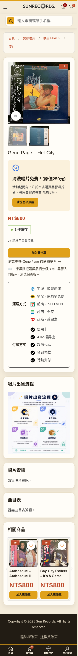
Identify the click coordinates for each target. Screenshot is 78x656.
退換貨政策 (49, 637)
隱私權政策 (29, 637)
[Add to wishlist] (31, 545)
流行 (12, 46)
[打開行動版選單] (5, 7)
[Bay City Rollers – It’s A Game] (54, 553)
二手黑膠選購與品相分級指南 (34, 269)
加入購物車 (39, 252)
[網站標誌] (39, 7)
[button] (12, 93)
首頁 (12, 38)
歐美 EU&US (51, 38)
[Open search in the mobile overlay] (39, 21)
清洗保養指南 (30, 274)
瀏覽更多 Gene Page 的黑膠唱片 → (34, 261)
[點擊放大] (16, 116)
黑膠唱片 (29, 38)
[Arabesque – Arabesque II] (23, 553)
